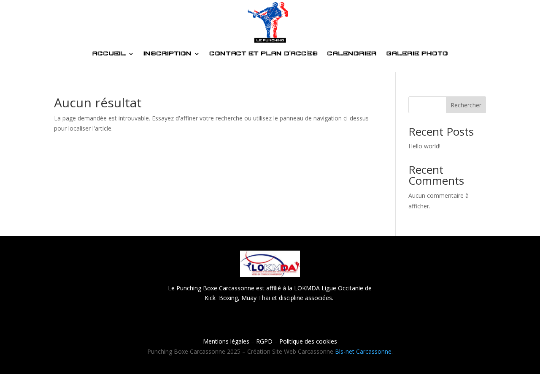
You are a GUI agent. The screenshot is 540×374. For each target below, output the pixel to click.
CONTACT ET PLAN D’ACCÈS (263, 54)
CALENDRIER (352, 54)
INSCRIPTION (167, 54)
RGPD (264, 341)
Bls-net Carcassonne (363, 351)
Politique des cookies (308, 341)
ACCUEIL (109, 54)
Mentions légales (226, 341)
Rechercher (466, 105)
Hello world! (424, 146)
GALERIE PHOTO (417, 54)
